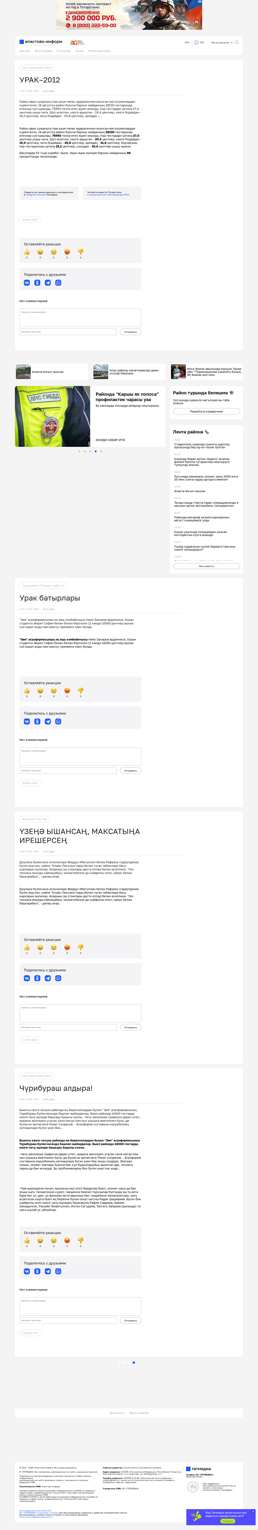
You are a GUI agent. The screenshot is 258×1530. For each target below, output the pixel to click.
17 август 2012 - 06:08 (29, 609)
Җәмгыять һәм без (34, 819)
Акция (79, 50)
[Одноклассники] (37, 283)
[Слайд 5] (101, 451)
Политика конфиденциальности (36, 1517)
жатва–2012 (30, 219)
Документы (117, 1412)
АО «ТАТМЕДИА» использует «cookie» (38, 1512)
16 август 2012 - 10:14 (28, 1099)
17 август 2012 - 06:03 (29, 851)
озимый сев (30, 1332)
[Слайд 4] (96, 451)
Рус (187, 42)
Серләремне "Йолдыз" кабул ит (43, 585)
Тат (202, 42)
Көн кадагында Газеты (37, 67)
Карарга (228, 1521)
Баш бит (25, 50)
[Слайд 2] (85, 451)
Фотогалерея (43, 50)
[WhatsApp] (58, 283)
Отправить (130, 331)
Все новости (206, 566)
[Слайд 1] (79, 451)
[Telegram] (48, 283)
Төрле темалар (139, 1412)
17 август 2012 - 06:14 (28, 91)
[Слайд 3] (90, 451)
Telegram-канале (36, 194)
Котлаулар (64, 50)
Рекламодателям (99, 50)
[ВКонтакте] (27, 283)
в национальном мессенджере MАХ (108, 194)
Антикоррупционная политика (35, 1510)
